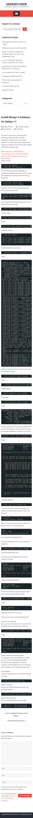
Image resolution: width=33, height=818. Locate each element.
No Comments (7, 129)
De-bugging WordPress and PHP (12, 76)
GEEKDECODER (16, 4)
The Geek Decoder (23, 127)
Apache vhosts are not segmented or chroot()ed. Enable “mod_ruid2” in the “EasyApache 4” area (13, 54)
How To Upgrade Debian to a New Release (16, 714)
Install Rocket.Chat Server (17, 721)
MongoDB (19, 129)
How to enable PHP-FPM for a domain (13, 72)
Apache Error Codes (8, 90)
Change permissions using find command (14, 48)
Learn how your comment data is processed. (8, 798)
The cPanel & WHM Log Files (10, 86)
